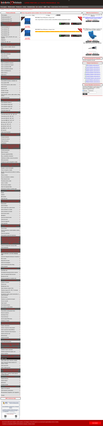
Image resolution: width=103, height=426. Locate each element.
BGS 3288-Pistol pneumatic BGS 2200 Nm (92, 28)
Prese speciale (4, 223)
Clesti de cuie (4, 88)
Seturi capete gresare (5, 367)
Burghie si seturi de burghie (7, 168)
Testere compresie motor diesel (8, 327)
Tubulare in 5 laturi (5, 320)
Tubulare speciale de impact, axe (8, 351)
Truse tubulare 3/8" (5, 32)
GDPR (45, 6)
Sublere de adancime (5, 292)
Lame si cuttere (4, 182)
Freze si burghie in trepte (6, 170)
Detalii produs (88, 27)
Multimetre (3, 382)
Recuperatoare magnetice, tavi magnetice (10, 392)
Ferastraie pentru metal (6, 180)
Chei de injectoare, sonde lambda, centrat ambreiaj (10, 231)
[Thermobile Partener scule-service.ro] (92, 78)
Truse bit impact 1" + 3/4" (6, 108)
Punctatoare (3, 143)
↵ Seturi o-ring (13, 9)
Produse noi (19, 6)
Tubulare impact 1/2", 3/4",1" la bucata (9, 290)
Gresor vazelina (4, 353)
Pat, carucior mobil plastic (7, 306)
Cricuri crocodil (4, 301)
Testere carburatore (5, 325)
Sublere (2, 194)
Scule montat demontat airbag (7, 264)
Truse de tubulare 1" (5, 27)
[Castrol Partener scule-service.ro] (92, 67)
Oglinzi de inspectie (5, 388)
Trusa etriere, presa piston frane (8, 310)
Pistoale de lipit (4, 384)
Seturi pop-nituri (4, 365)
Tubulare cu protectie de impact (8, 299)
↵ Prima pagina (7, 9)
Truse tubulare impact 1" (6, 102)
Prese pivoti (3, 203)
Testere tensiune (4, 378)
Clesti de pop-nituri (5, 97)
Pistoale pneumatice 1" (6, 17)
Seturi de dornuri (5, 141)
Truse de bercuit (4, 316)
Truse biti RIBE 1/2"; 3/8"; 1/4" (7, 120)
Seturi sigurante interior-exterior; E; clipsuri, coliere (9, 363)
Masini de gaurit (4, 152)
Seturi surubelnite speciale (7, 68)
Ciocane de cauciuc (5, 139)
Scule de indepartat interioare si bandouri (10, 256)
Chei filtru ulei (4, 270)
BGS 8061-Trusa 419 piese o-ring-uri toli (44, 17)
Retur (49, 6)
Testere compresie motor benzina (8, 331)
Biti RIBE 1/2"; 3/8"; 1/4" (6, 128)
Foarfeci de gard (4, 92)
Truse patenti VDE (5, 82)
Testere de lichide (5, 337)
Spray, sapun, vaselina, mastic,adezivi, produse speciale (9, 374)
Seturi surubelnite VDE (6, 66)
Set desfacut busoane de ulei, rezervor (9, 272)
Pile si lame (3, 258)
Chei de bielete (4, 205)
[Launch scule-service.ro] (92, 79)
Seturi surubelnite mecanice (7, 62)
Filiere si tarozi (4, 175)
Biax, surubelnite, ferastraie (7, 156)
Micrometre (3, 196)
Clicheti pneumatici (5, 150)
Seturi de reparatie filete (6, 186)
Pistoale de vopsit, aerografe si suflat (9, 161)
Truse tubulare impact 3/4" (7, 104)
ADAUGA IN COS (95, 27)
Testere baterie (4, 380)
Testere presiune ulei (5, 333)
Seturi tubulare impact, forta (7, 288)
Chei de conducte (5, 312)
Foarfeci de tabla (4, 90)
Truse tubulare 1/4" (5, 34)
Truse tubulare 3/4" (5, 29)
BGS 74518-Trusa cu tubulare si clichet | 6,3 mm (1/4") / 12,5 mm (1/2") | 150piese (92, 15)
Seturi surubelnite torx (6, 70)
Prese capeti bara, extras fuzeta (8, 207)
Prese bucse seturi (5, 213)
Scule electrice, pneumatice (7, 390)
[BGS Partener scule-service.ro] (92, 65)
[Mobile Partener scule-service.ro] (92, 70)
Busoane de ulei (4, 276)
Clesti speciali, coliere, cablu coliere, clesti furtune (10, 95)
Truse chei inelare (5, 57)
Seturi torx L (4, 74)
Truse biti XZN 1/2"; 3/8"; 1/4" (7, 118)
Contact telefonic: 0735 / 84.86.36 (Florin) (59, 6)
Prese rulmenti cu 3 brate (6, 209)
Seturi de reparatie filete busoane (8, 274)
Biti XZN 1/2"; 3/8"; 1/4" (6, 126)
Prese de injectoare (5, 233)
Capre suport (4, 303)
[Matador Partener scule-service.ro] (92, 68)
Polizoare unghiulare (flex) (7, 154)
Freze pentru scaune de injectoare (8, 235)
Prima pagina (4, 6)
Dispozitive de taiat (5, 260)
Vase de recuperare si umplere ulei (8, 278)
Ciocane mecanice (5, 137)
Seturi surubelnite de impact (7, 64)
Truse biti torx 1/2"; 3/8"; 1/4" (7, 116)
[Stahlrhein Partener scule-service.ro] (92, 74)
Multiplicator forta (5, 286)
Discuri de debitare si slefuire (7, 177)
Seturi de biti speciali (5, 132)
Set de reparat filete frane (6, 318)
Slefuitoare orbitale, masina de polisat (9, 158)
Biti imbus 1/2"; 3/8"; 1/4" (6, 122)
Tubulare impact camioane (7, 349)
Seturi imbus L (4, 72)
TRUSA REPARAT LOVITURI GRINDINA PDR (9, 254)
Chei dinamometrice (5, 305)
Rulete (2, 192)
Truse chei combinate (5, 53)
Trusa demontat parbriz (6, 341)
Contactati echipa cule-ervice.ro (34, 6)
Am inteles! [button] (95, 423)
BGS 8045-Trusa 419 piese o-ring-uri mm (44, 29)
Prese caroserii (4, 266)
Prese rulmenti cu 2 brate (6, 211)
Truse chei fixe (4, 55)
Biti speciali (3, 130)
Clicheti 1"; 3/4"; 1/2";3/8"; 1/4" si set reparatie (9, 37)
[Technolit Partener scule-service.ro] (92, 76)
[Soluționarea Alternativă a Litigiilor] (10, 419)
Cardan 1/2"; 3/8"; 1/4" (6, 41)
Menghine (3, 215)
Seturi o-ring (4, 358)
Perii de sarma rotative (6, 184)
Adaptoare (3, 39)
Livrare (24, 6)
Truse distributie (4, 247)
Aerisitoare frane (4, 314)
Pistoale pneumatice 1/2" (6, 19)
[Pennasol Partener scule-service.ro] (92, 72)
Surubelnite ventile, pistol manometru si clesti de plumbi (10, 295)
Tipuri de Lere (4, 198)
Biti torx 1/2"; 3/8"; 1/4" (6, 124)
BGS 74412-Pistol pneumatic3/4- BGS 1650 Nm (92, 44)
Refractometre (4, 335)
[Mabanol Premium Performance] (92, 81)
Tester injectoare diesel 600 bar (8, 329)
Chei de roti (3, 284)
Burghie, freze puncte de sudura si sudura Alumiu (10, 172)
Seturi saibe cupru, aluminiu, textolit (9, 360)
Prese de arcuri (4, 219)
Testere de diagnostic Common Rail (9, 245)
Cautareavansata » (76, 10)
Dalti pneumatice (4, 160)
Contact (2, 395)
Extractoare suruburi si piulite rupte (9, 188)
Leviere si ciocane (5, 282)
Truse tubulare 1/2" (5, 31)
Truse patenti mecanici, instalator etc (9, 80)
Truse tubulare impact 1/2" (7, 106)
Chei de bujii (4, 228)
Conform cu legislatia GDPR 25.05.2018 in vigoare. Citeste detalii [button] (18, 423)
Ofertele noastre (11, 6)
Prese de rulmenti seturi (6, 217)
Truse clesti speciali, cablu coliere (8, 84)
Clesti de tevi (4, 86)
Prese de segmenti (5, 221)
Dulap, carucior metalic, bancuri (8, 46)
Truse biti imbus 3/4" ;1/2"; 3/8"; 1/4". (9, 114)
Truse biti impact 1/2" (5, 110)
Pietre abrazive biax (5, 178)
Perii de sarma (4, 297)
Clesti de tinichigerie (5, 262)
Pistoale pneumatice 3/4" (6, 21)
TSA (2, 48)
